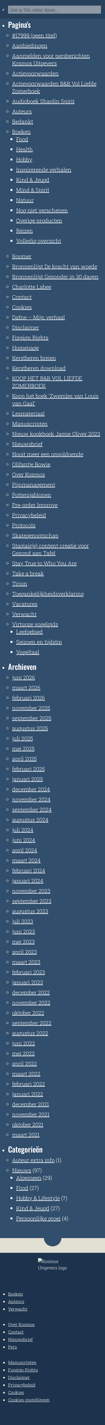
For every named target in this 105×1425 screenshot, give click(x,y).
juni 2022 (23, 1043)
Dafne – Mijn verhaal (38, 317)
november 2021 (31, 1114)
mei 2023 (23, 941)
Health (24, 149)
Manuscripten (30, 423)
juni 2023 (23, 931)
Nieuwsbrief (27, 443)
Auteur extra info (33, 1160)
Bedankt (22, 121)
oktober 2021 (27, 1124)
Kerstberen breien (34, 357)
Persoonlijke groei (38, 1218)
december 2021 (30, 1104)
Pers (12, 1347)
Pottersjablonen (31, 494)
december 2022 (31, 992)
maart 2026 (26, 687)
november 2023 (31, 890)
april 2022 (24, 1063)
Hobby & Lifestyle (38, 1197)
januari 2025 (27, 778)
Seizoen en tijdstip (39, 641)
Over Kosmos (28, 474)
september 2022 (31, 1022)
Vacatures (24, 603)
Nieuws (21, 1170)
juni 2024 (23, 839)
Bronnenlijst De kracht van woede (54, 266)
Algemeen (28, 1177)
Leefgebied (29, 631)
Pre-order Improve (35, 504)
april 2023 (24, 951)
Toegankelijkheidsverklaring (48, 593)
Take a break (28, 573)
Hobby (24, 159)
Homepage (25, 347)
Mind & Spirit (32, 189)
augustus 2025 (30, 728)
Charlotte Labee (31, 286)
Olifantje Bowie (31, 464)
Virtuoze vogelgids (35, 624)
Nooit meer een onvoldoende (47, 454)
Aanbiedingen (29, 45)
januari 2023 (27, 982)
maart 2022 (26, 1073)
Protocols (24, 525)
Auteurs (22, 111)
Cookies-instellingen (29, 1400)
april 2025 (24, 758)
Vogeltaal (27, 651)
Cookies (22, 307)
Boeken (21, 131)
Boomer (22, 256)
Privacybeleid (29, 515)
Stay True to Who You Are (44, 563)
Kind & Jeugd (32, 179)
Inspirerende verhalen (43, 169)
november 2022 (31, 1002)
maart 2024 (26, 860)
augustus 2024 (30, 819)
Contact (22, 296)
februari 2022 (28, 1083)
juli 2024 (22, 829)
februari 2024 (28, 870)
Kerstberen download (39, 367)
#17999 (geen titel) (34, 35)
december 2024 (31, 789)
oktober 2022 (28, 1012)
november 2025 (31, 707)
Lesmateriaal (28, 413)
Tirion (19, 583)
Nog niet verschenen (42, 210)
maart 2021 (26, 1134)
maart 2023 (26, 961)
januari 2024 (27, 880)
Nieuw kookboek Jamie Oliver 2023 (56, 433)
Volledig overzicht (38, 240)
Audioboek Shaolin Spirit (43, 101)
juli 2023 (22, 921)
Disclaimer (25, 327)
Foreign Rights (30, 337)
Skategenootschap (35, 535)
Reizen (24, 230)
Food (22, 139)
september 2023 (31, 900)
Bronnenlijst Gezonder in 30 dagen (55, 276)
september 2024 (32, 809)
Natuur (25, 200)
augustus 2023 (30, 911)
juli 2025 (22, 738)
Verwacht (24, 613)
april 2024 (24, 850)
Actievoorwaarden (35, 73)
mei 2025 (23, 748)
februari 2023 (28, 972)
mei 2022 (23, 1053)
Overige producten (39, 220)
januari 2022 (27, 1093)
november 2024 (31, 799)
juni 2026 (23, 677)
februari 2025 (28, 768)
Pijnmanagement (33, 484)
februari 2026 (28, 697)
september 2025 (31, 718)
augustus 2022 (30, 1033)
